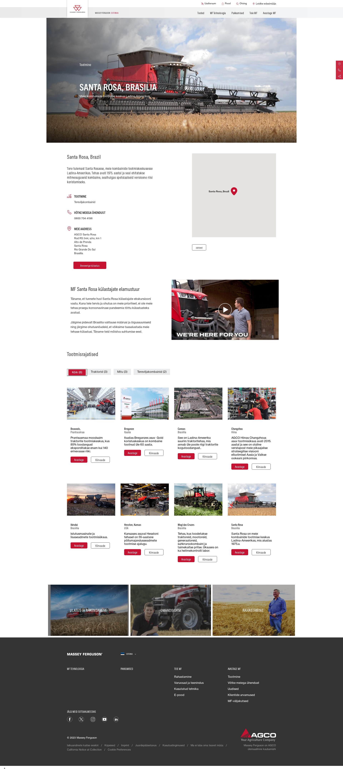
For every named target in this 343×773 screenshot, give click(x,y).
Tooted (200, 13)
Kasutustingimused (174, 745)
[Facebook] (69, 719)
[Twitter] (81, 719)
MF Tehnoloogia (218, 13)
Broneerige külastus (90, 265)
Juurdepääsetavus (145, 745)
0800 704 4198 (83, 218)
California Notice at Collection (84, 749)
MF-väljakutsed (238, 701)
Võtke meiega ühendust (243, 683)
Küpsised (110, 745)
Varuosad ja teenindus (189, 683)
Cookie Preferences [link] (119, 749)
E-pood (179, 695)
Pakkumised (238, 13)
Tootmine (234, 676)
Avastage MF (269, 13)
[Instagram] (93, 719)
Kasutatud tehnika (186, 689)
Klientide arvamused (241, 695)
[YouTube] (104, 719)
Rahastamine (183, 676)
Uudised (233, 689)
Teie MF (253, 13)
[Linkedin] (116, 719)
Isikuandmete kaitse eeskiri (82, 745)
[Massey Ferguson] (77, 9)
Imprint (125, 745)
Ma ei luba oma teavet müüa (207, 745)
